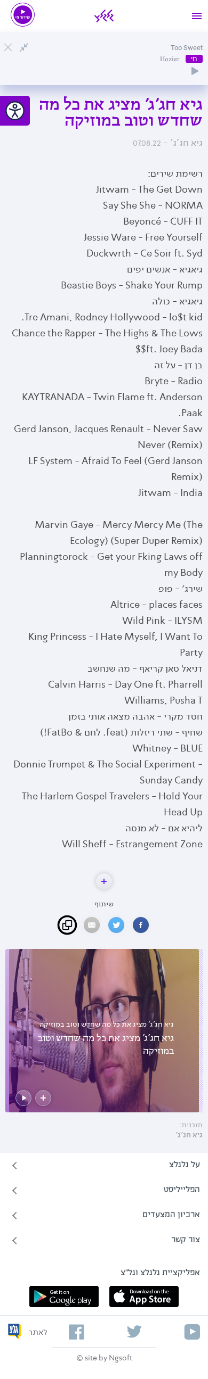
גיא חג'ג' (189, 1135)
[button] (104, 881)
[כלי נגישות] (15, 111)
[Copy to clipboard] (67, 925)
